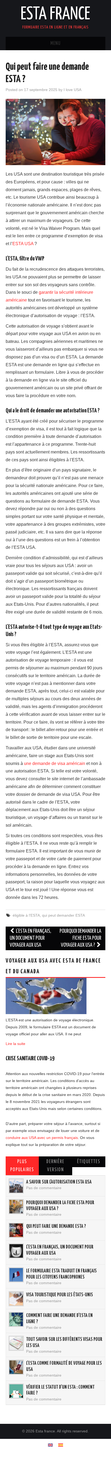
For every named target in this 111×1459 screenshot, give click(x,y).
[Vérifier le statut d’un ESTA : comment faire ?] (16, 1391)
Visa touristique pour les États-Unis (59, 1295)
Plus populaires (22, 1165)
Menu (55, 43)
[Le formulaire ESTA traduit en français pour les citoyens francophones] (16, 1275)
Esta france (55, 14)
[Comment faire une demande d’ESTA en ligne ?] (16, 1319)
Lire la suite (15, 1043)
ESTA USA (22, 243)
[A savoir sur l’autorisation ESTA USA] (16, 1186)
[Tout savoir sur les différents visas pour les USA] (16, 1343)
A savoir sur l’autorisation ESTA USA (59, 1182)
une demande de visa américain (54, 763)
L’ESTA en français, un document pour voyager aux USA (30, 938)
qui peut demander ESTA (63, 915)
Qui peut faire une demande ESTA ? (56, 1226)
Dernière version (55, 1165)
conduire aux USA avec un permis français (42, 1137)
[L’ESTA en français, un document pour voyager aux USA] (16, 1251)
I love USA (72, 90)
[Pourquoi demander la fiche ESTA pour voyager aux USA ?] (16, 1206)
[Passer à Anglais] (50, 1445)
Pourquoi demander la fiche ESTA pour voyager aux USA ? (80, 938)
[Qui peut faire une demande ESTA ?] (16, 1230)
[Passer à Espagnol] (61, 1445)
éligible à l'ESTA (26, 915)
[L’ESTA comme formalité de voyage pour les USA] (16, 1367)
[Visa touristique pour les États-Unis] (16, 1298)
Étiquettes (88, 1161)
